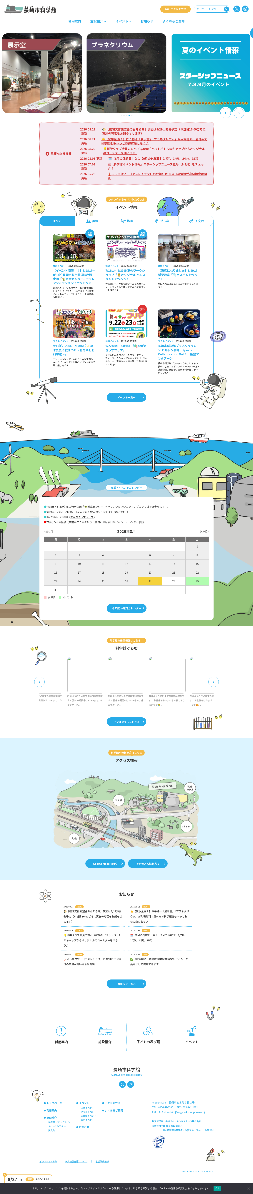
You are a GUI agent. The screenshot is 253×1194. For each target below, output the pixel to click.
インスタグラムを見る (126, 722)
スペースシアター (57, 1126)
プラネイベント (88, 1111)
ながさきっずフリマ (82, 517)
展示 (95, 221)
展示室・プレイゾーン (59, 1122)
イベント (122, 21)
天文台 (199, 221)
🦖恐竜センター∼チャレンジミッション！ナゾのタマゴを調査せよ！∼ (125, 506)
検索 (226, 9)
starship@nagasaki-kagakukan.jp (185, 1112)
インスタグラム (245, 9)
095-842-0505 (165, 1107)
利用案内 (74, 21)
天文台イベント (88, 1115)
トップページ (54, 1103)
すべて (57, 221)
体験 (130, 221)
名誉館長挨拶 (102, 1161)
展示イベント (87, 1119)
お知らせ (147, 21)
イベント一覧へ (126, 397)
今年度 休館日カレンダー (126, 608)
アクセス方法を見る (147, 863)
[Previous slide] (225, 113)
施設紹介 (96, 21)
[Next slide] (239, 113)
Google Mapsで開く (105, 863)
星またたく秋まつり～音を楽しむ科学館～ (101, 512)
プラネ (164, 221)
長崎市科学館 (30, 9)
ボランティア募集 (48, 1161)
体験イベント (87, 1107)
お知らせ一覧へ (126, 984)
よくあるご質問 (174, 21)
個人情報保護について (76, 1161)
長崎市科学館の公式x (236, 9)
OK (217, 1188)
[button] (121, 115)
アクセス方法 (178, 9)
